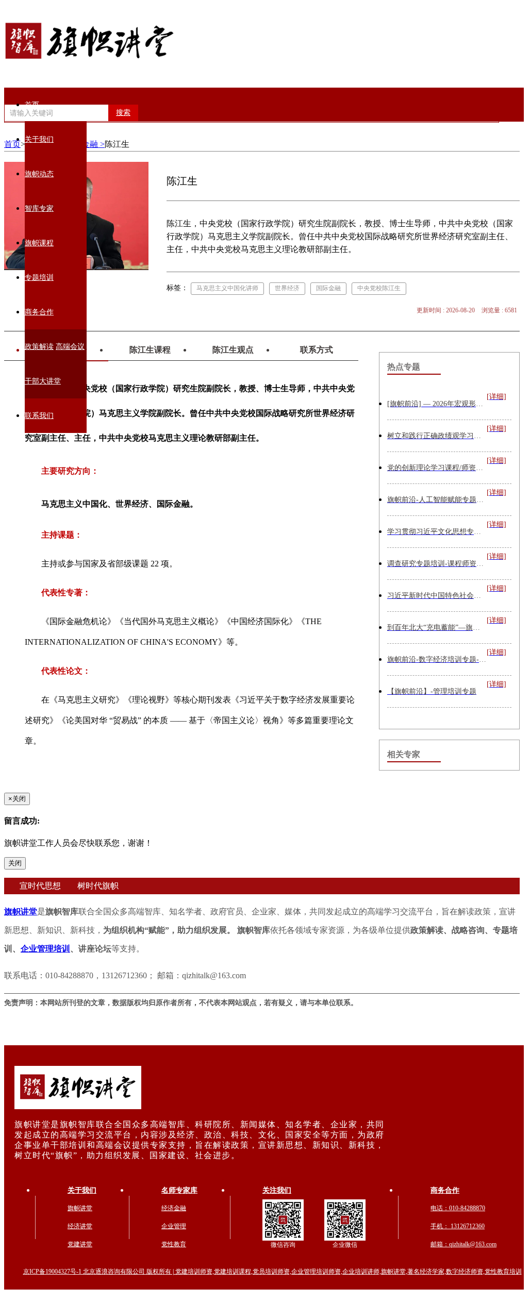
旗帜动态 (39, 174)
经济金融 (173, 1208)
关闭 (15, 863)
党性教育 (173, 1244)
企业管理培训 (45, 948)
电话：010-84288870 (457, 1208)
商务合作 (39, 312)
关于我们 (39, 139)
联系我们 (39, 416)
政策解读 (39, 346)
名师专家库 (179, 1190)
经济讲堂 (80, 1226)
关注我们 (276, 1190)
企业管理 (173, 1226)
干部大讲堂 (43, 381)
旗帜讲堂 (20, 911)
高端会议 (70, 346)
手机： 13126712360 (457, 1226)
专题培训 (39, 277)
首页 (32, 105)
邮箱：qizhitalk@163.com (463, 1244)
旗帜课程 (39, 243)
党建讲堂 (80, 1244)
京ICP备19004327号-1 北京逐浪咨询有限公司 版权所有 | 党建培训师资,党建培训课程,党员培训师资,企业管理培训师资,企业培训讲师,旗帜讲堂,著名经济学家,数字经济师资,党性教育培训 (272, 1271)
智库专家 (39, 208)
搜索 (123, 112)
